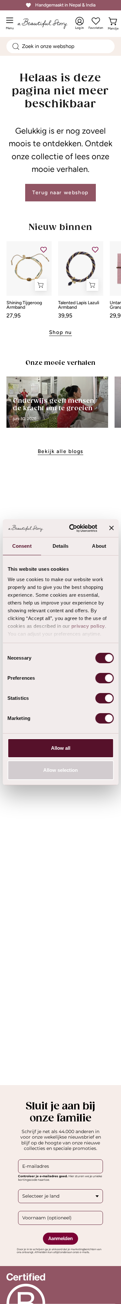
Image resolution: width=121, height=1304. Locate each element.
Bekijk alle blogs (60, 451)
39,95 (65, 315)
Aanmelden (60, 1238)
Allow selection (60, 770)
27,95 (13, 315)
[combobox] (60, 46)
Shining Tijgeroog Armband (24, 305)
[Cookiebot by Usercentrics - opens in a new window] (72, 528)
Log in (79, 23)
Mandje (113, 27)
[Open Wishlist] (96, 21)
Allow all (60, 748)
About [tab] (99, 546)
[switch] (104, 678)
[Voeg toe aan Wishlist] (43, 249)
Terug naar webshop (60, 192)
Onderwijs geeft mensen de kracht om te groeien (53, 405)
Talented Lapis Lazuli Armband (78, 305)
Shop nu (60, 332)
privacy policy (88, 626)
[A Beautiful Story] (49, 23)
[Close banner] (111, 528)
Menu (11, 26)
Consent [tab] (22, 546)
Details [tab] (60, 546)
